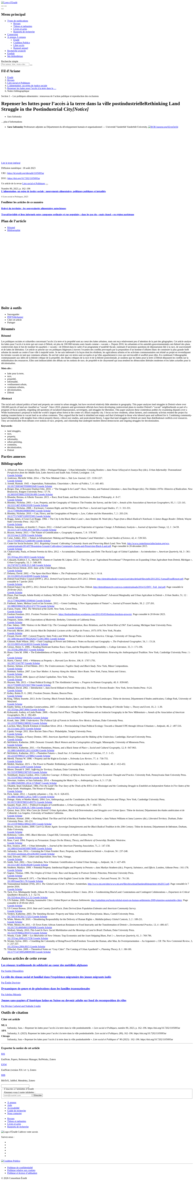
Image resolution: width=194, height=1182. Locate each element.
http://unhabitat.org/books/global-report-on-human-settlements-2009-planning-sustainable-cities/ (136, 900)
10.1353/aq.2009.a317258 (19, 938)
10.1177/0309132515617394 (21, 685)
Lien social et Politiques (18, 83)
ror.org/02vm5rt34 (169, 127)
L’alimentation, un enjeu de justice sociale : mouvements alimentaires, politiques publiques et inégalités (53, 191)
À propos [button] (12, 37)
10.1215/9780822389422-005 (21, 824)
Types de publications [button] (17, 21)
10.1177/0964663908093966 (21, 510)
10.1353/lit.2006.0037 (17, 649)
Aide (9, 1105)
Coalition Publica (21, 42)
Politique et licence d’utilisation (22, 1173)
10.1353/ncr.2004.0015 (18, 946)
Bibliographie (13, 230)
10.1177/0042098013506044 (21, 600)
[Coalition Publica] (10, 1161)
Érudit (16, 40)
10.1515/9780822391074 (19, 933)
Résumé (11, 227)
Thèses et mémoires (22, 26)
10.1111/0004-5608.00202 (19, 717)
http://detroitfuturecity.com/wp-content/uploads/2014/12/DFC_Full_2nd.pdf (129, 587)
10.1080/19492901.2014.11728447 (24, 783)
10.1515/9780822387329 (19, 772)
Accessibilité (13, 1108)
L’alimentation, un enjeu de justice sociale (27, 85)
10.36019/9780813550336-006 (22, 494)
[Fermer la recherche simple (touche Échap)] (5, 6)
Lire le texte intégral (10, 163)
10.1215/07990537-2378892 (21, 756)
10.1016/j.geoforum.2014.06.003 (23, 854)
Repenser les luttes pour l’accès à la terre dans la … (31, 88)
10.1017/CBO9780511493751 (22, 802)
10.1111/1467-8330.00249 (19, 865)
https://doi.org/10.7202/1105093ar (23, 178)
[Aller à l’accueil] (9, 2)
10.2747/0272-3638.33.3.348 (21, 565)
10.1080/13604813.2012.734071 (23, 796)
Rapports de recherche (24, 31)
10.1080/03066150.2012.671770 (23, 606)
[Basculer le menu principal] (2, 8)
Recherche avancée (16, 50)
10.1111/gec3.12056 (17, 535)
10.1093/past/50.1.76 (17, 881)
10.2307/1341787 (15, 663)
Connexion (12, 34)
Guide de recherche (16, 1110)
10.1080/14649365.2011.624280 (23, 750)
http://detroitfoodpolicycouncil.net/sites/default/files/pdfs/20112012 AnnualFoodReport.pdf (140, 579)
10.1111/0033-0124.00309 (19, 576)
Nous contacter (14, 1113)
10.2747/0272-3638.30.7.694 (21, 807)
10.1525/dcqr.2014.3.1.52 (19, 897)
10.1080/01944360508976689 (21, 848)
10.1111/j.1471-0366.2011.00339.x (24, 530)
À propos (21, 37)
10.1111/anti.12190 (16, 766)
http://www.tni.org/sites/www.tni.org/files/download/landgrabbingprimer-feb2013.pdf (128, 884)
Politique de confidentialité (20, 1167)
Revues (16, 23)
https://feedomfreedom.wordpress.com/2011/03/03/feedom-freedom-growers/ (95, 614)
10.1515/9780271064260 (19, 777)
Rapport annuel (20, 48)
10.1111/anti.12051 (16, 728)
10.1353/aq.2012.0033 (18, 557)
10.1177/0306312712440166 (21, 540)
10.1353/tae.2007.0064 (18, 709)
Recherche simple (9, 61)
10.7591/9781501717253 (19, 916)
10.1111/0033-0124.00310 (19, 644)
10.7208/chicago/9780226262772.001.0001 (28, 638)
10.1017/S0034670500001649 (22, 486)
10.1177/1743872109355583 (21, 516)
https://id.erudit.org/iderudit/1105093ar (25, 173)
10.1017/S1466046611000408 (21, 927)
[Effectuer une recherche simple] (2, 6)
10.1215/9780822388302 (19, 723)
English (11, 53)
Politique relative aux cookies (21, 1170)
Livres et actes (20, 29)
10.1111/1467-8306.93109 (19, 505)
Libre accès (18, 45)
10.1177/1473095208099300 (21, 952)
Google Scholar (14, 475)
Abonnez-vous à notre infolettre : (19, 1092)
